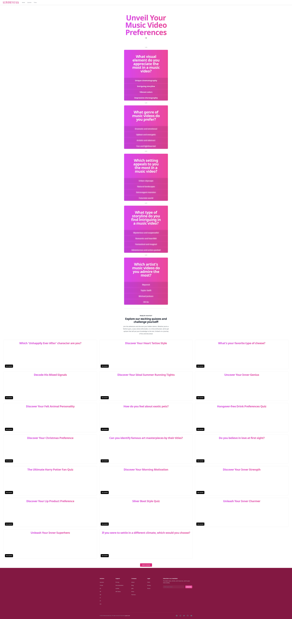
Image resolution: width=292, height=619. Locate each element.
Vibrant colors (146, 92)
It (100, 597)
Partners (133, 594)
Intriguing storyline (146, 86)
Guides (117, 588)
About (132, 582)
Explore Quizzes (146, 565)
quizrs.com (127, 615)
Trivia (35, 2)
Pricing (117, 582)
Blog (132, 585)
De (100, 594)
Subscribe (188, 587)
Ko (100, 604)
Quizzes (29, 2)
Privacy (149, 585)
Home (23, 2)
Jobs (132, 588)
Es (100, 588)
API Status (118, 591)
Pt (100, 601)
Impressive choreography (146, 98)
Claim (148, 582)
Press (132, 591)
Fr (100, 591)
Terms (148, 588)
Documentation (119, 585)
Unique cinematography (146, 80)
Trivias (101, 585)
